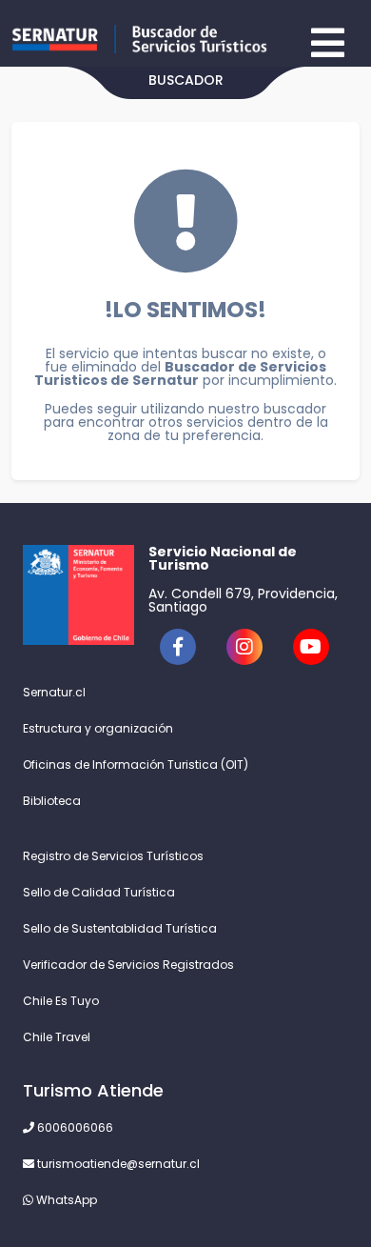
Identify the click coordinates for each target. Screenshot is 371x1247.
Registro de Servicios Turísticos (113, 856)
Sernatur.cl (54, 692)
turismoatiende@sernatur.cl (117, 1164)
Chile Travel (56, 1037)
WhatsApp (65, 1200)
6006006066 (73, 1127)
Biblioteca (52, 801)
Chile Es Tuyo (61, 1001)
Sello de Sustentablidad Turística (120, 928)
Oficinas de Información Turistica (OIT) (135, 764)
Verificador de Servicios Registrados (128, 964)
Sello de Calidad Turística (99, 892)
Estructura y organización (98, 728)
